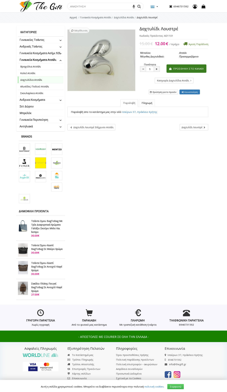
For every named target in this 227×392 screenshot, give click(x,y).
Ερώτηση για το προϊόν (164, 92)
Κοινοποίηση (190, 92)
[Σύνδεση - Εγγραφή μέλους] (195, 6)
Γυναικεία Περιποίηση (34, 120)
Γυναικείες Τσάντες (32, 40)
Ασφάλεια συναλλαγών (129, 369)
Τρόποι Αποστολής (82, 364)
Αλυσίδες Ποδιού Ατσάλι (34, 86)
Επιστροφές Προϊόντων (85, 369)
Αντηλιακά (26, 126)
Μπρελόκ (25, 113)
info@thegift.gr (177, 364)
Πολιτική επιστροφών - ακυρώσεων (136, 364)
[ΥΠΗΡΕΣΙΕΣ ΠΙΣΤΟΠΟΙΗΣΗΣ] (40, 366)
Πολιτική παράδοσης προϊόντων (135, 359)
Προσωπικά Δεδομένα (128, 373)
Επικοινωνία (79, 378)
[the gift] (168, 374)
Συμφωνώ (175, 386)
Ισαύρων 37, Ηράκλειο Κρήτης (139, 112)
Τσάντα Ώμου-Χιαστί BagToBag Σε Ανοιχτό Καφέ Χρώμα (46, 266)
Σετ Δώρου (27, 106)
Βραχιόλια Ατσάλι (30, 66)
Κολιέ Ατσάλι (27, 73)
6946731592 (186, 324)
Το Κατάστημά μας (82, 355)
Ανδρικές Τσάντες (31, 46)
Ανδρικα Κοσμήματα (32, 100)
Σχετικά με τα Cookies (128, 378)
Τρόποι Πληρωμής (82, 359)
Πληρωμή (147, 103)
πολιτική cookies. (154, 386)
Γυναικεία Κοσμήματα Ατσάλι (38, 60)
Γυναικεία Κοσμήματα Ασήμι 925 (40, 53)
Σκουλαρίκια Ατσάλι (31, 93)
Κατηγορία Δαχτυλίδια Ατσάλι (173, 80)
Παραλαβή (129, 103)
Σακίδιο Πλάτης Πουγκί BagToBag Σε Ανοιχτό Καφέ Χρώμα (46, 287)
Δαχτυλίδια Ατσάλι (31, 79)
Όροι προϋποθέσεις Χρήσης (132, 355)
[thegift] (40, 5)
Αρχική (73, 17)
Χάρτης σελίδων (81, 373)
